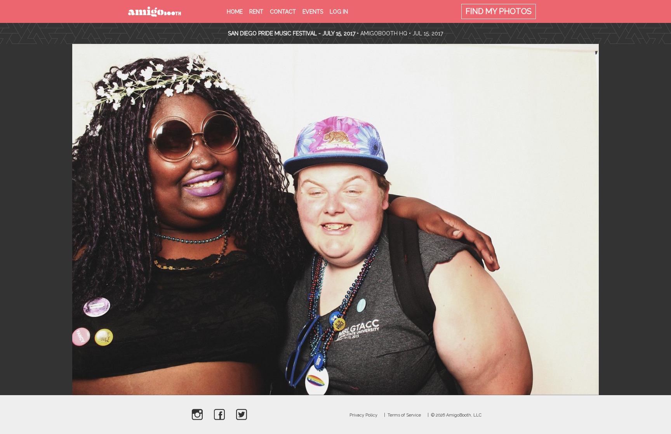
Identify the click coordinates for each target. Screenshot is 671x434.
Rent (256, 12)
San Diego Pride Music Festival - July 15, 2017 (291, 33)
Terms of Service (404, 415)
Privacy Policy (363, 415)
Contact (283, 12)
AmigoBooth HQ (383, 33)
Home (235, 12)
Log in (339, 12)
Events (312, 12)
